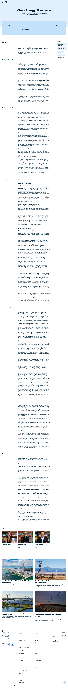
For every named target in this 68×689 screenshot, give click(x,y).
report (28, 348)
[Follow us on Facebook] (3, 638)
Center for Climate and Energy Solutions (39, 313)
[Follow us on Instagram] (8, 638)
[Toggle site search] (60, 2)
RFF (28, 132)
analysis (43, 150)
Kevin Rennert (26, 29)
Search (64, 636)
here (19, 394)
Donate (64, 2)
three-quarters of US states (44, 80)
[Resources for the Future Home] (7, 2)
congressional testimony (32, 204)
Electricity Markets (61, 54)
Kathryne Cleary (23, 28)
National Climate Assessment (32, 489)
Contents (4, 686)
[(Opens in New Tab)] (3, 643)
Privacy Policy (55, 640)
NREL (47, 481)
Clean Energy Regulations (60, 45)
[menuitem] (14, 2)
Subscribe (63, 633)
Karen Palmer (29, 28)
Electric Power (60, 52)
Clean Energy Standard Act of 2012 (24, 191)
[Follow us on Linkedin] (6, 638)
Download (33, 17)
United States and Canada (61, 49)
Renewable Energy (61, 57)
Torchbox (56, 641)
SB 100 (31, 273)
